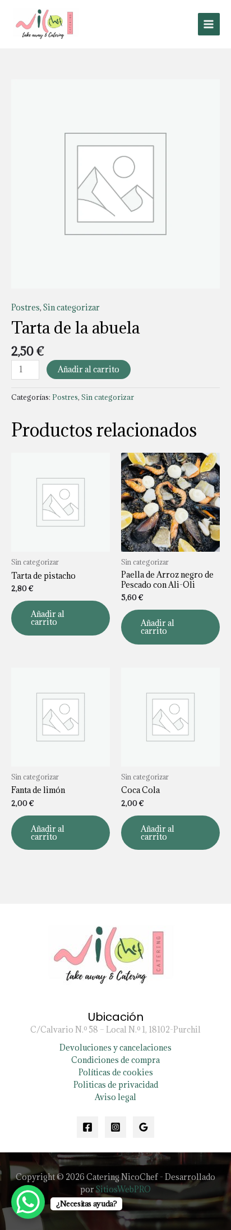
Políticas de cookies (115, 1072)
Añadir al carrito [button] (47, 618)
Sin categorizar (71, 307)
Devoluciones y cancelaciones (115, 1047)
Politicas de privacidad (115, 1084)
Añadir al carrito (88, 369)
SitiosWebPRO (123, 1189)
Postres (25, 307)
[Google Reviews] (143, 1127)
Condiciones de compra (115, 1060)
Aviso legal (115, 1097)
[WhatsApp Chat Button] (28, 1202)
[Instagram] (115, 1127)
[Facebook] (87, 1127)
